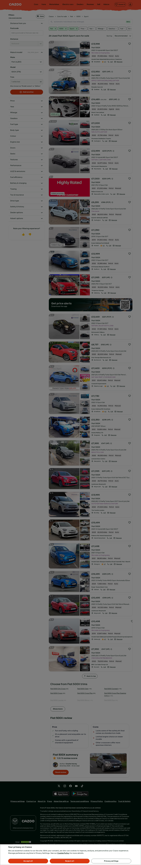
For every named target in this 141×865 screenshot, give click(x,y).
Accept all (28, 861)
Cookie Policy (63, 853)
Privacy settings (111, 861)
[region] (70, 854)
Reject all (69, 861)
